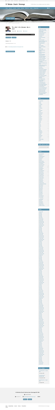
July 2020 (40, 299)
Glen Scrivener (41, 176)
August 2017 (41, 341)
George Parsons (41, 175)
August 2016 (41, 355)
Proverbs (40, 133)
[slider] (33, 34)
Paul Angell (41, 192)
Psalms (40, 134)
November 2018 (41, 323)
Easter (40, 38)
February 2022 (41, 276)
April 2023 (40, 259)
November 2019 (41, 308)
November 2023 (41, 251)
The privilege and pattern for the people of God (16, 46)
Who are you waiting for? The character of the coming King (43, 93)
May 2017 (40, 344)
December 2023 (41, 250)
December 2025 (41, 221)
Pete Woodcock (41, 195)
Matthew (40, 130)
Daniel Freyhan (41, 165)
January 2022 (41, 277)
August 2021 (41, 283)
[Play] (6, 34)
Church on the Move (42, 37)
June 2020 (40, 300)
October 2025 (41, 223)
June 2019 (40, 314)
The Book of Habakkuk (42, 70)
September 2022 (41, 268)
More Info (25, 399)
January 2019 (41, 320)
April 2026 (40, 216)
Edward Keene (41, 171)
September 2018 (41, 325)
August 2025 (41, 226)
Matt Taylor (41, 187)
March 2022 (40, 275)
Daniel (40, 111)
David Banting (41, 168)
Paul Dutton (41, 193)
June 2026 (40, 214)
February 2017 (41, 348)
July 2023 (40, 256)
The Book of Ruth (41, 74)
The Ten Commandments (43, 87)
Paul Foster (40, 194)
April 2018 (40, 331)
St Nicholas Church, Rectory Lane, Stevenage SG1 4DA (27, 392)
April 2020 (40, 302)
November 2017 (41, 337)
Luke (40, 128)
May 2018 (40, 330)
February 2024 (41, 247)
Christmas (40, 36)
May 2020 (40, 301)
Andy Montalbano (41, 156)
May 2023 (40, 258)
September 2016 (41, 354)
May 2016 (40, 359)
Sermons (9, 23)
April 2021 (40, 288)
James (40, 122)
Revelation (40, 67)
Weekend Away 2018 (42, 91)
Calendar (8, 0)
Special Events (41, 68)
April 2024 (40, 245)
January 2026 (41, 220)
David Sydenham (41, 170)
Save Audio (8, 37)
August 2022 (41, 269)
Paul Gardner (41, 198)
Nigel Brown (41, 188)
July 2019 (40, 313)
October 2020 (41, 295)
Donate (27, 0)
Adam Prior (40, 155)
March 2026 (40, 217)
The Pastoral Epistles (42, 83)
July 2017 (40, 342)
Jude (39, 127)
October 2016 (41, 353)
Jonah (40, 124)
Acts (39, 109)
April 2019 (40, 317)
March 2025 (40, 232)
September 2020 (41, 296)
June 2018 (40, 329)
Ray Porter (40, 200)
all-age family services (42, 32)
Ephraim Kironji (41, 173)
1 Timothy (40, 104)
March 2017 (40, 347)
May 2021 (40, 287)
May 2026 (40, 215)
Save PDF (14, 37)
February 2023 (41, 262)
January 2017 (41, 349)
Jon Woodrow (41, 181)
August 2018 (41, 326)
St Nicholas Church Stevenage (15, 4)
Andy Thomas (41, 157)
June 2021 (40, 286)
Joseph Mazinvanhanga (42, 183)
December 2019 (41, 307)
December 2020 (41, 293)
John (39, 123)
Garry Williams (41, 174)
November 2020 (41, 294)
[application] (20, 34)
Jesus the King (41, 45)
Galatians (40, 116)
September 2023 (41, 253)
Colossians (40, 110)
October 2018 (41, 324)
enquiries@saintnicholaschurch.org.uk (29, 396)
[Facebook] (47, 8)
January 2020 (41, 306)
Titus (40, 140)
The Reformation (41, 86)
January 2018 (41, 335)
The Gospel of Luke (42, 78)
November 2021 (41, 280)
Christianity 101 (41, 35)
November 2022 (41, 265)
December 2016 (41, 350)
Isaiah (40, 44)
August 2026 (41, 211)
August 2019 (41, 312)
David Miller (41, 169)
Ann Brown (40, 158)
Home (6, 23)
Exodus (40, 115)
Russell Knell (41, 201)
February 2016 (41, 362)
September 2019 (41, 311)
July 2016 (40, 356)
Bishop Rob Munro (41, 162)
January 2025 (41, 234)
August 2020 (41, 298)
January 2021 (41, 292)
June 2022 (40, 271)
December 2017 (41, 336)
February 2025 (41, 233)
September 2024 (41, 239)
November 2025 (41, 222)
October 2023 (41, 252)
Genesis (40, 117)
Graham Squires (41, 177)
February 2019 (41, 319)
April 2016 (40, 360)
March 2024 (40, 246)
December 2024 (41, 235)
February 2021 (41, 290)
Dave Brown (41, 167)
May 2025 (40, 229)
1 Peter (40, 103)
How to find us (16, 0)
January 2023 (41, 263)
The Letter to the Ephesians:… (16, 23)
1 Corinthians (41, 100)
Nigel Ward (40, 189)
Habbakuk (40, 118)
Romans (40, 136)
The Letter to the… (30, 51)
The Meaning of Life (42, 82)
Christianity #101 (41, 33)
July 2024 (40, 241)
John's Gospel (41, 48)
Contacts (12, 0)
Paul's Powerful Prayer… (10, 51)
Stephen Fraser (41, 204)
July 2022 (40, 270)
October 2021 (41, 281)
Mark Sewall (41, 186)
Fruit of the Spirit (41, 39)
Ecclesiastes (41, 112)
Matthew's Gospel (42, 59)
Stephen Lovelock (41, 205)
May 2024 (40, 244)
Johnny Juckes (41, 180)
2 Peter (40, 106)
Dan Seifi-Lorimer (41, 164)
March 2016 (40, 361)
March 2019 (40, 318)
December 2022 (41, 264)
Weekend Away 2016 (42, 90)
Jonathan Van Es (41, 182)
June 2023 (40, 257)
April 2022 (40, 274)
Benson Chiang (41, 161)
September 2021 (41, 282)
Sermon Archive (10, 18)
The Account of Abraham (43, 69)
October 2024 (41, 238)
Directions (29, 399)
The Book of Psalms (42, 73)
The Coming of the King (42, 75)
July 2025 (40, 227)
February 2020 (41, 305)
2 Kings (40, 105)
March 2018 (40, 332)
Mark (40, 129)
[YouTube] (39, 396)
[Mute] (31, 34)
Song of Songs (41, 139)
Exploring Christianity (22, 0)
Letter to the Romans (42, 58)
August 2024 (41, 240)
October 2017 (41, 338)
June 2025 (40, 228)
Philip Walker (41, 199)
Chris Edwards (41, 163)
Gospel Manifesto (41, 43)
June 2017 (40, 343)
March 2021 (40, 289)
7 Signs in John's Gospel (42, 29)
